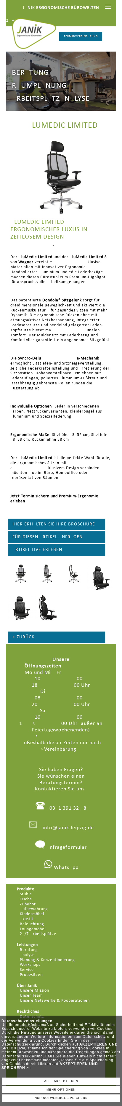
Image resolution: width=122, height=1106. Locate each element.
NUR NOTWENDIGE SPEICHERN (61, 1097)
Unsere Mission (34, 990)
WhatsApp (65, 867)
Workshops (30, 965)
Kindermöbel (32, 914)
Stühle (26, 894)
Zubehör (28, 904)
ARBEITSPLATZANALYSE (51, 99)
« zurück (23, 637)
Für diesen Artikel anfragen (47, 537)
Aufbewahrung (34, 909)
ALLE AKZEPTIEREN (61, 1081)
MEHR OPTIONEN (61, 1089)
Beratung (29, 950)
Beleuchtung (32, 924)
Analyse (27, 955)
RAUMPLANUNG (39, 86)
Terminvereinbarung (81, 36)
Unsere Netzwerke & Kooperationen (55, 1000)
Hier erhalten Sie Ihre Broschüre (53, 524)
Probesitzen (31, 975)
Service (27, 970)
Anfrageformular (66, 847)
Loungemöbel (33, 929)
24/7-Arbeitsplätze (38, 934)
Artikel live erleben (37, 549)
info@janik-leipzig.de (68, 828)
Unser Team (31, 995)
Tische (26, 899)
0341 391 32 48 (67, 808)
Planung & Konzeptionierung (47, 960)
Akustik (27, 919)
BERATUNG (30, 73)
